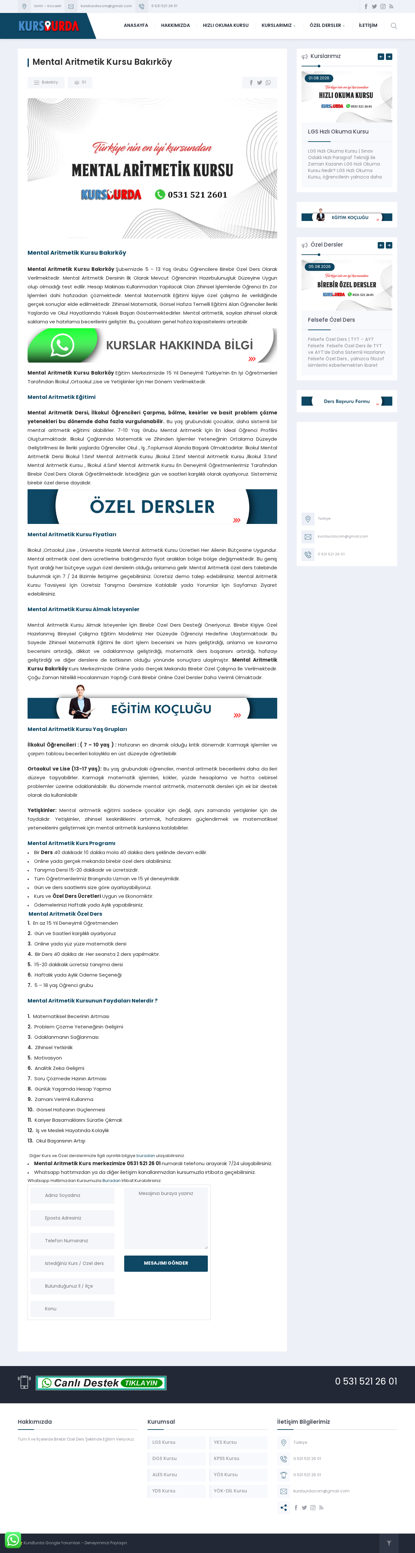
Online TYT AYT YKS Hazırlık (344, 132)
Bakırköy (50, 83)
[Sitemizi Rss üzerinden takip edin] (391, 6)
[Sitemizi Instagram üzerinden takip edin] (382, 6)
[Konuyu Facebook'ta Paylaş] (251, 82)
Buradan (111, 1181)
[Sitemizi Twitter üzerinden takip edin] (374, 6)
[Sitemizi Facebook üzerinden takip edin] (366, 6)
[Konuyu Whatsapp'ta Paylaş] (268, 82)
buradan (145, 1156)
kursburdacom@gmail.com (106, 6)
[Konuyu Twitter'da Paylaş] (259, 82)
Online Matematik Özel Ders (346, 320)
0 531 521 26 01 (164, 6)
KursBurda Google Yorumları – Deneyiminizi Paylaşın (75, 1543)
